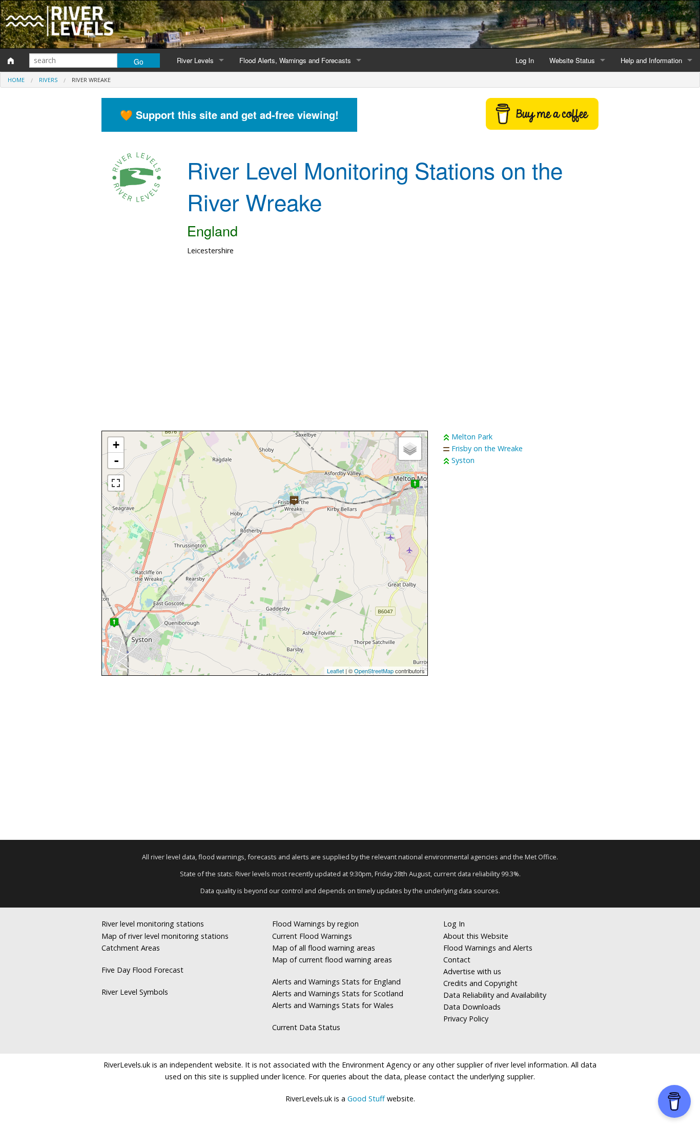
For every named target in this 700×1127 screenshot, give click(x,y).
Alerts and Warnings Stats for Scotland (337, 993)
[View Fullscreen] (115, 483)
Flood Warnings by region (315, 924)
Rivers (48, 80)
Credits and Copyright (480, 983)
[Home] (11, 60)
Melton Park (471, 436)
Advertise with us (472, 971)
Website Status (572, 60)
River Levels (195, 60)
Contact (456, 959)
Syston (463, 460)
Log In (525, 60)
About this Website (475, 936)
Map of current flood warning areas (332, 959)
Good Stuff (366, 1098)
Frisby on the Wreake (487, 448)
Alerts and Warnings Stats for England (336, 982)
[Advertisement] (350, 348)
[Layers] (410, 448)
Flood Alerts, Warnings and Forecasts (295, 60)
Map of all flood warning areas (323, 948)
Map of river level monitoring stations (165, 936)
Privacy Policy (465, 1018)
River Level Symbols (134, 992)
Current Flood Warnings (312, 936)
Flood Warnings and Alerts (487, 948)
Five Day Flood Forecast (142, 970)
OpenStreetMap (374, 671)
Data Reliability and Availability (494, 995)
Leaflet (335, 671)
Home (16, 80)
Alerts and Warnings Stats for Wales (333, 1005)
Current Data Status (306, 1027)
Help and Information (651, 60)
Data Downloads (472, 1007)
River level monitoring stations (152, 924)
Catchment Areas (130, 948)
